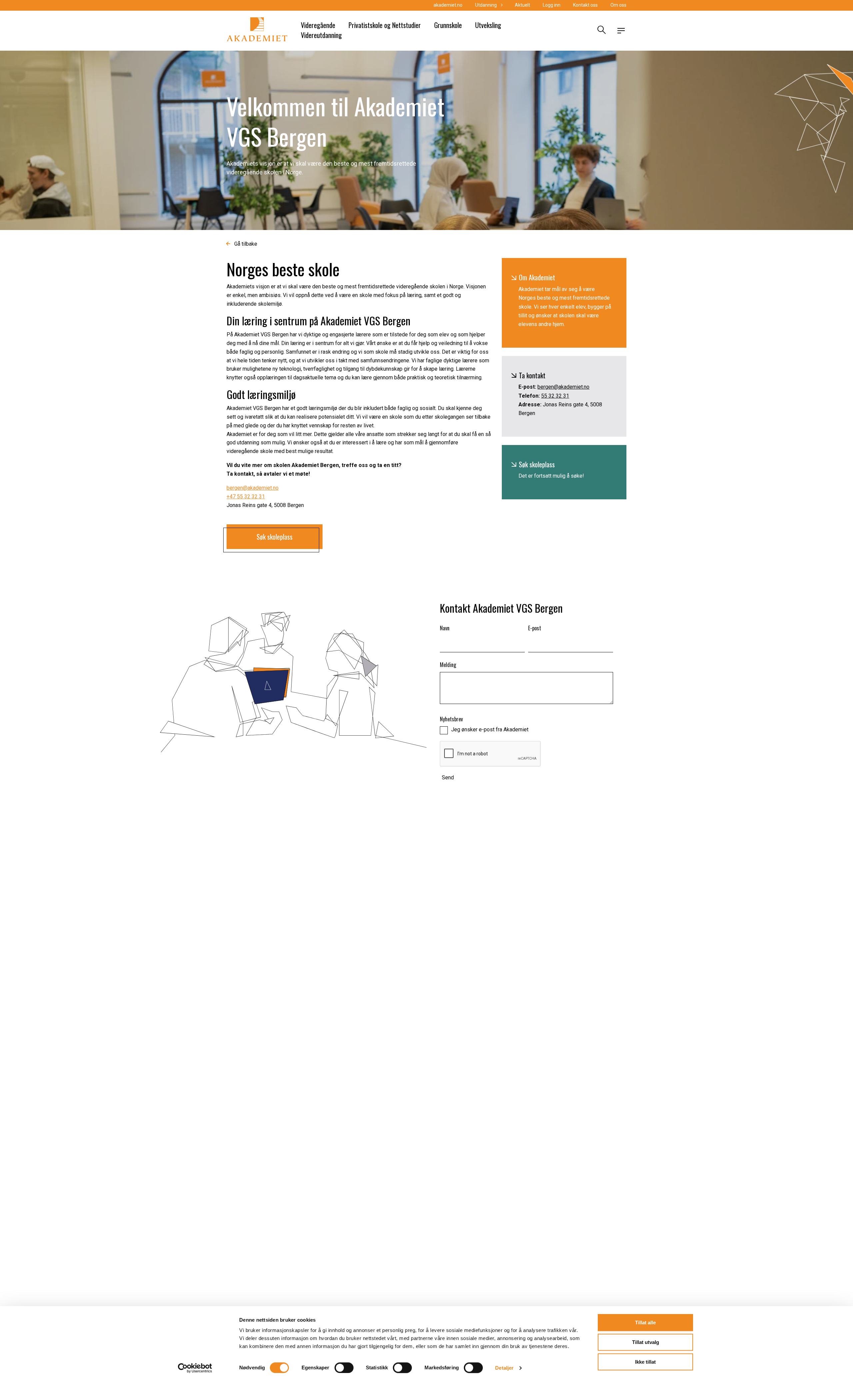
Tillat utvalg (645, 1342)
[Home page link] (257, 30)
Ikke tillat (645, 1362)
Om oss (618, 5)
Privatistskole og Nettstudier (385, 25)
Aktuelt (522, 5)
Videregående (318, 25)
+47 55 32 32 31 (246, 496)
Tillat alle (645, 1322)
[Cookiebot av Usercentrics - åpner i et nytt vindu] (195, 1368)
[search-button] (600, 30)
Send (448, 777)
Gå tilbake (245, 244)
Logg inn (551, 5)
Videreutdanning (321, 35)
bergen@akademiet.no (253, 488)
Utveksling (488, 25)
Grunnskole (448, 25)
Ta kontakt (532, 375)
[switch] (344, 1367)
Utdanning (486, 5)
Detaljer (504, 1368)
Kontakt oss (585, 5)
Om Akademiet (537, 277)
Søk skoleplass (537, 464)
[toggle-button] (621, 30)
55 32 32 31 (555, 396)
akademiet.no (447, 5)
